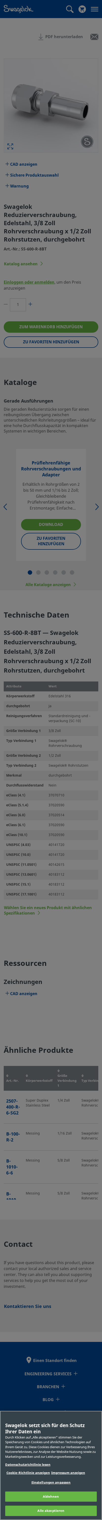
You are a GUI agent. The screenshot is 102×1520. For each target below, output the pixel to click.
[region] (51, 1465)
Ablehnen (51, 1496)
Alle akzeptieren (50, 1510)
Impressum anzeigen (68, 1472)
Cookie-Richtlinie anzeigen (28, 1472)
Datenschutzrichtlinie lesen (28, 1464)
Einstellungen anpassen (51, 1482)
